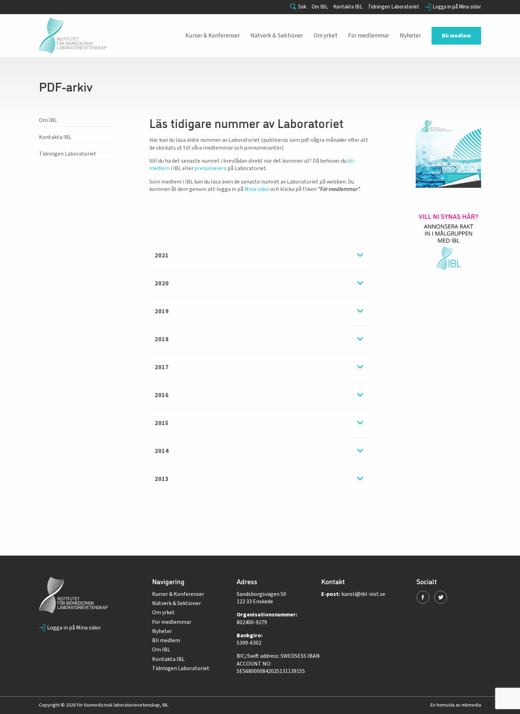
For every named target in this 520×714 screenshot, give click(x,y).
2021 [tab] (162, 255)
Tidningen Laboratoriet (393, 7)
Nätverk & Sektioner (176, 603)
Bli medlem (166, 640)
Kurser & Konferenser (178, 594)
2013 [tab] (162, 479)
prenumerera (210, 168)
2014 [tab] (162, 451)
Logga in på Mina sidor (457, 7)
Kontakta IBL (348, 7)
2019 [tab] (162, 311)
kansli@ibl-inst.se (363, 594)
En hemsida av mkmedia (456, 705)
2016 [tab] (162, 395)
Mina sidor (256, 189)
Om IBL (320, 7)
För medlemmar (171, 622)
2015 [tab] (162, 423)
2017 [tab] (162, 367)
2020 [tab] (162, 283)
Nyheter (162, 631)
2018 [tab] (162, 339)
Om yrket (163, 612)
